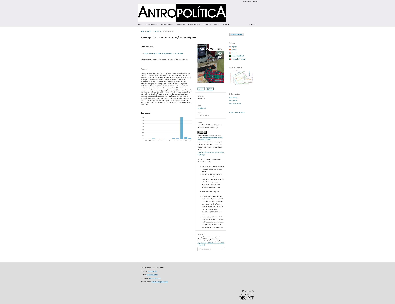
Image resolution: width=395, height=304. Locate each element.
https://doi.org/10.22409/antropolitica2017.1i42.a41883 (164, 53)
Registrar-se (247, 1)
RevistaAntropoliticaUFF (160, 282)
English (234, 47)
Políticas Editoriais (194, 24)
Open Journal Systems (237, 112)
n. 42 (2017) (157, 31)
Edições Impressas (167, 24)
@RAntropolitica (152, 275)
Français (234, 53)
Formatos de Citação (205, 249)
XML (210, 89)
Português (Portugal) (239, 59)
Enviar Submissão (236, 34)
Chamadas (207, 24)
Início (142, 31)
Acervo (149, 31)
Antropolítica (152, 271)
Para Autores (233, 101)
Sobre (225, 24)
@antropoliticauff (155, 278)
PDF (201, 89)
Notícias (217, 24)
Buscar (253, 24)
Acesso (255, 1)
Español (234, 50)
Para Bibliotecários (235, 104)
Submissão (181, 24)
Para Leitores (233, 97)
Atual (139, 24)
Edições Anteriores (151, 24)
